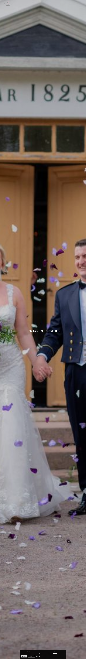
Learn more (55, 653)
